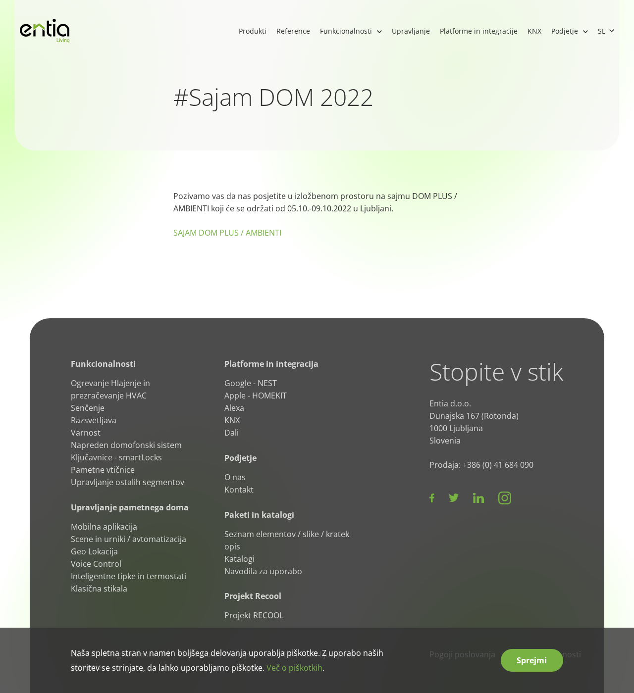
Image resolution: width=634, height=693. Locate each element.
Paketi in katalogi (259, 514)
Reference (293, 31)
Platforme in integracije (479, 31)
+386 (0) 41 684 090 (498, 464)
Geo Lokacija (94, 550)
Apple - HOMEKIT (255, 395)
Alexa (234, 407)
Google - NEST (250, 383)
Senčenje (88, 407)
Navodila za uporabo (263, 570)
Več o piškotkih (294, 667)
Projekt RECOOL (253, 615)
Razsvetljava (93, 420)
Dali (231, 432)
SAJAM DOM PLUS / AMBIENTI (227, 232)
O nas (235, 477)
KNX (534, 31)
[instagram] (504, 498)
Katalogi (239, 558)
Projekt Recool (252, 596)
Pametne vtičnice (103, 469)
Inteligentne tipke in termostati (128, 575)
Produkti (252, 31)
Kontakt (239, 489)
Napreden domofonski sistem (126, 445)
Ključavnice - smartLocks (116, 457)
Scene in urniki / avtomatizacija (128, 538)
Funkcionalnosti (346, 31)
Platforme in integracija (271, 363)
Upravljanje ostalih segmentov (127, 482)
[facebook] (431, 498)
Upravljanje (411, 31)
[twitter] (454, 498)
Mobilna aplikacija (104, 526)
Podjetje (564, 31)
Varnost (86, 432)
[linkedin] (478, 498)
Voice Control (96, 563)
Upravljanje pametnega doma (130, 507)
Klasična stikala (99, 588)
